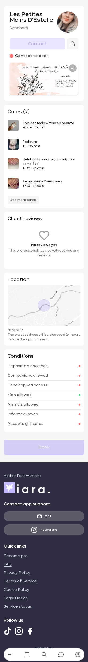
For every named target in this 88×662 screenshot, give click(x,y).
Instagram (48, 529)
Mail (48, 516)
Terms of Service (20, 581)
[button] (78, 654)
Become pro (16, 556)
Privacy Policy (17, 573)
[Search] (44, 654)
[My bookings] (27, 654)
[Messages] (61, 654)
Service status (18, 607)
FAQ (8, 564)
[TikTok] (7, 631)
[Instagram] (19, 631)
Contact (37, 44)
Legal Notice (16, 598)
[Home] (10, 654)
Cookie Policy (16, 590)
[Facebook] (30, 631)
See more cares (23, 200)
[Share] (73, 68)
